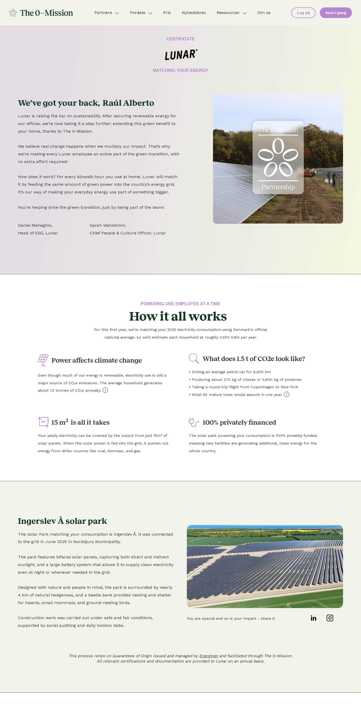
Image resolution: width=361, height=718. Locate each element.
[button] (106, 12)
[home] (41, 12)
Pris (167, 12)
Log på (303, 13)
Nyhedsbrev (194, 12)
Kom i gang (336, 13)
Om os (264, 12)
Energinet (208, 656)
